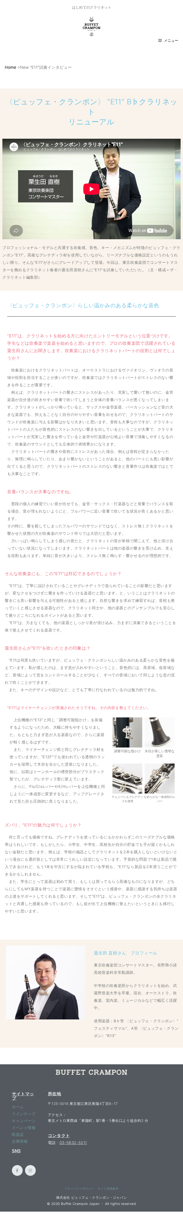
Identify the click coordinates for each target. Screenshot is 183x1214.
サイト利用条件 (107, 1188)
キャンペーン (24, 1120)
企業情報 (20, 1141)
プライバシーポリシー (80, 1188)
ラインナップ (24, 1113)
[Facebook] (17, 1170)
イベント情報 (24, 1127)
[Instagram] (30, 1170)
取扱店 (18, 1134)
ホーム (18, 1106)
